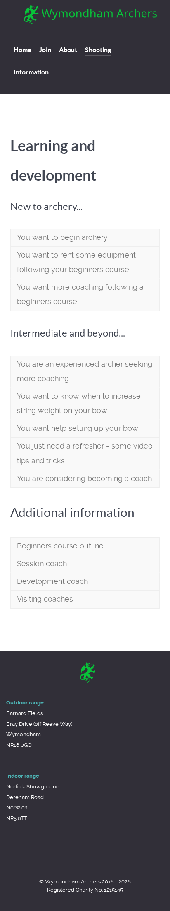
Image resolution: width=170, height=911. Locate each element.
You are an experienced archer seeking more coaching (84, 371)
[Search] (86, 72)
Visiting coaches (45, 599)
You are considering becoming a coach (84, 478)
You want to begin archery (62, 237)
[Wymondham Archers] (85, 672)
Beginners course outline (60, 546)
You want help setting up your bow (77, 428)
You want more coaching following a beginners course (80, 294)
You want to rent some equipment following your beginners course (76, 262)
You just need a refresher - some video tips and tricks (85, 453)
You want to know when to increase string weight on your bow (79, 403)
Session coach (42, 564)
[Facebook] (71, 72)
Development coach (52, 581)
